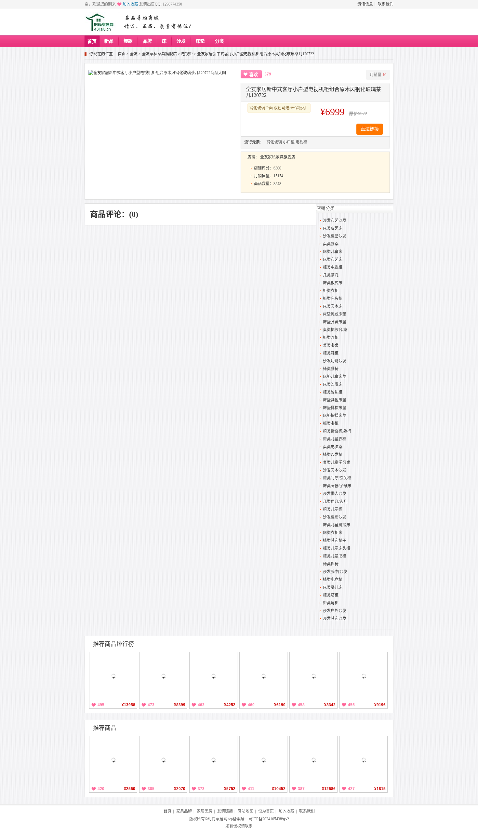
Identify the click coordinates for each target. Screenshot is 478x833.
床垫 (200, 41)
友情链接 (225, 811)
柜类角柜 (331, 603)
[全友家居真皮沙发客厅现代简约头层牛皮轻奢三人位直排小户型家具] (263, 760)
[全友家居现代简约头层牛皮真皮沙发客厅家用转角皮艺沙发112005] (313, 760)
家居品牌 (204, 811)
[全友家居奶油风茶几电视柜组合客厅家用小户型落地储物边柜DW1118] (363, 760)
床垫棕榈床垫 (334, 415)
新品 (108, 41)
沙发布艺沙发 (334, 220)
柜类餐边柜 (332, 392)
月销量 (378, 75)
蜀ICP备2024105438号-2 (268, 819)
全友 (134, 54)
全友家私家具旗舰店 (159, 54)
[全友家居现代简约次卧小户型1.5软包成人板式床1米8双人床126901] (313, 676)
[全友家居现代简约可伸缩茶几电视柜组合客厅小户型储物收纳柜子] (163, 760)
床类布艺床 (332, 259)
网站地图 (245, 811)
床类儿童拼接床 (336, 525)
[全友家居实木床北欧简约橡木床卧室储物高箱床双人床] (113, 676)
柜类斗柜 (331, 337)
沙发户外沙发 (334, 611)
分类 (219, 41)
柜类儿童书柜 (334, 556)
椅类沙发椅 (332, 454)
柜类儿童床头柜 (336, 548)
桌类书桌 (331, 345)
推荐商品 (104, 728)
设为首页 (266, 811)
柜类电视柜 (332, 267)
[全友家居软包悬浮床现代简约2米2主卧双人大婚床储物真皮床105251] (163, 676)
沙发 (181, 41)
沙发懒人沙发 (334, 493)
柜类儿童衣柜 (334, 439)
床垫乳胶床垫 (334, 314)
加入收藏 (130, 4)
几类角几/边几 (335, 501)
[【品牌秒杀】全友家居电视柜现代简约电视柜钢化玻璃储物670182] (113, 760)
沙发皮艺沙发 (334, 236)
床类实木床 (332, 306)
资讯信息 (365, 4)
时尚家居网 (217, 819)
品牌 (147, 41)
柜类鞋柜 (331, 353)
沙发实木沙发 (334, 470)
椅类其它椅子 (334, 540)
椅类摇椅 (331, 564)
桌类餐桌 (331, 244)
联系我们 (385, 4)
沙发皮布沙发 (334, 517)
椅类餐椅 (331, 369)
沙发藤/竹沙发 (335, 572)
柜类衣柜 (331, 291)
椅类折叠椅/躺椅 (337, 431)
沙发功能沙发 (334, 361)
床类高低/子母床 (337, 486)
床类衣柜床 (332, 533)
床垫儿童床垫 (334, 376)
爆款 (128, 41)
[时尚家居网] (101, 22)
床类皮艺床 (332, 228)
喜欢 (253, 74)
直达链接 (370, 129)
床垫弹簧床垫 (334, 322)
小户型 (289, 142)
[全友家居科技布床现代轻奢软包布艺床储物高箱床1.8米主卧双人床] (263, 676)
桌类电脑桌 (332, 447)
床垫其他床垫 (334, 400)
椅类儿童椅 (332, 509)
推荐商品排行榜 (113, 644)
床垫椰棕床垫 (334, 408)
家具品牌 (184, 811)
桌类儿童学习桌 (336, 462)
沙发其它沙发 (334, 618)
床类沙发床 (332, 384)
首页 (92, 41)
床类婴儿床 (332, 587)
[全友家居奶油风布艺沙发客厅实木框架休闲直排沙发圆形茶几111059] (363, 676)
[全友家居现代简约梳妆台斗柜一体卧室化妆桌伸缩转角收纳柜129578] (213, 676)
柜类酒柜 (331, 595)
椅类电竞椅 (332, 579)
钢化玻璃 (274, 142)
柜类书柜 (331, 423)
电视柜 (187, 54)
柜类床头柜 (332, 298)
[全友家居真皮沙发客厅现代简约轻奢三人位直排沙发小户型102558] (213, 760)
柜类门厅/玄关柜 (337, 478)
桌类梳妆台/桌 (335, 330)
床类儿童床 (332, 251)
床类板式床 (332, 283)
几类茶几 (331, 275)
